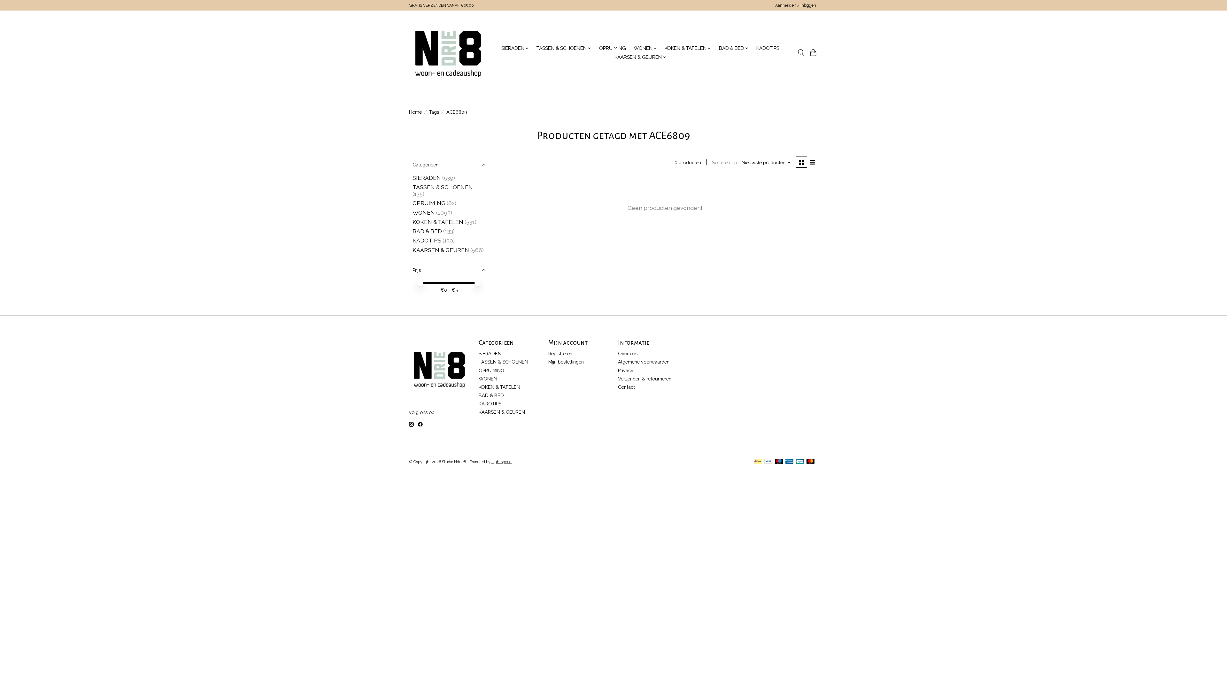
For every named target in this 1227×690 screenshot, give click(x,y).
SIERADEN (427, 177)
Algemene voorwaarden (643, 361)
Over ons (627, 353)
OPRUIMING (612, 48)
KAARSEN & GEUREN (441, 250)
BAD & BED (427, 231)
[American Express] (789, 462)
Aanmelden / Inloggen (795, 5)
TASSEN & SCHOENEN (443, 187)
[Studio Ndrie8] (448, 53)
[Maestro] (779, 462)
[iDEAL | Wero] (758, 462)
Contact (626, 387)
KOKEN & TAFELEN (438, 221)
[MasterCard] (810, 462)
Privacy (625, 370)
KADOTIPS (767, 48)
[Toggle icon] (801, 52)
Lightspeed (501, 462)
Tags (434, 112)
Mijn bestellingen (566, 361)
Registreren (560, 353)
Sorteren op (724, 162)
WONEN (424, 212)
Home (415, 112)
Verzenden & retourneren (644, 378)
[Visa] (768, 462)
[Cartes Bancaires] (800, 462)
